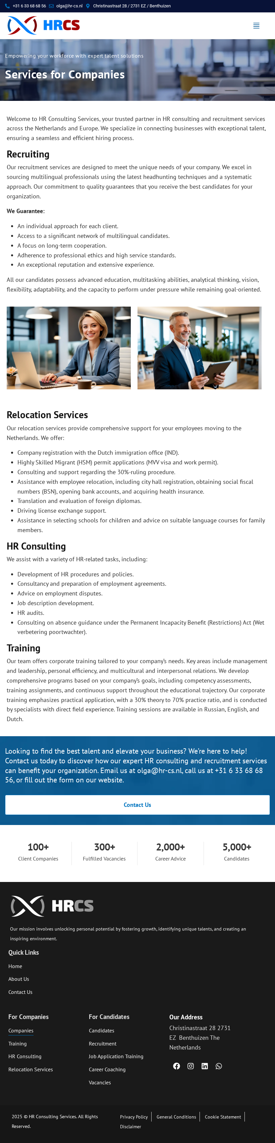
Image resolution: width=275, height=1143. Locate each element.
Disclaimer (130, 1126)
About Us (18, 978)
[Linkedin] (205, 1066)
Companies (21, 1030)
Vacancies (100, 1082)
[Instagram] (190, 1066)
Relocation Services (47, 414)
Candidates (101, 1030)
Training (24, 648)
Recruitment (102, 1043)
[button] (256, 26)
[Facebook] (176, 1066)
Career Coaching (107, 1069)
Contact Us (20, 992)
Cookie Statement (223, 1117)
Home (15, 966)
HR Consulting (36, 546)
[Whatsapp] (219, 1066)
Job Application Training (116, 1056)
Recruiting (28, 154)
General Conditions (176, 1117)
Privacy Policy (134, 1117)
